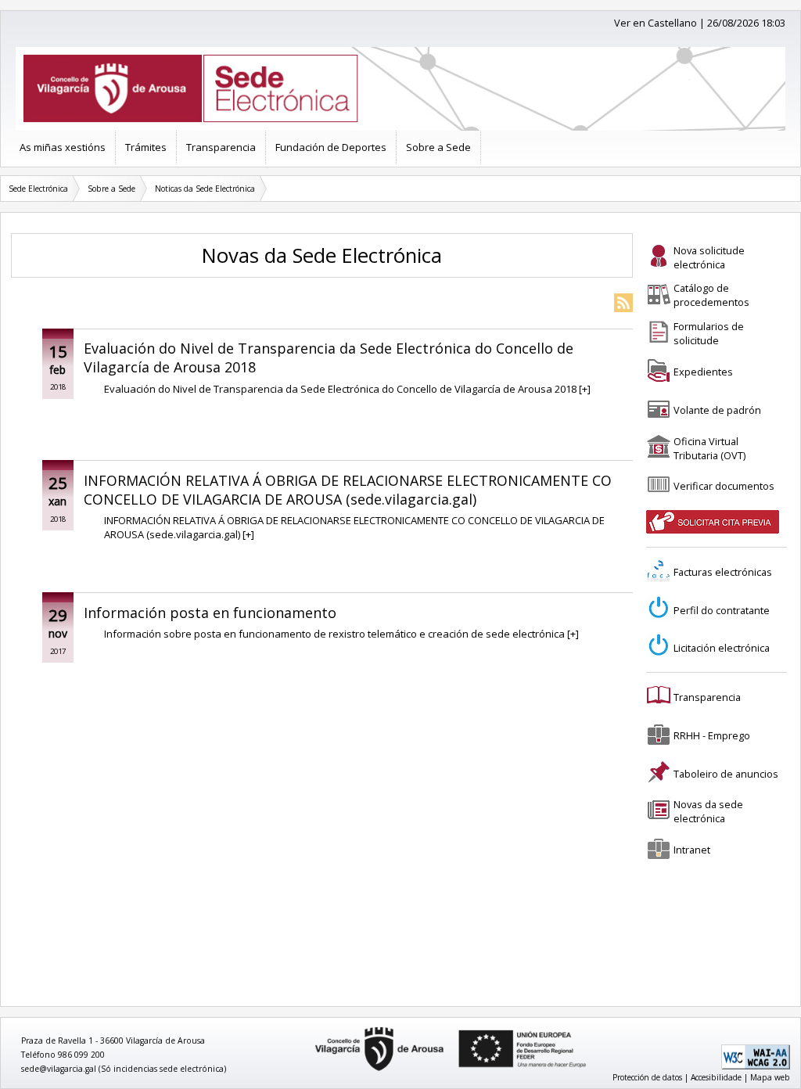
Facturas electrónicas (722, 572)
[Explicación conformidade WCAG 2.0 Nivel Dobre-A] (755, 1066)
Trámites (146, 147)
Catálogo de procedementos (711, 295)
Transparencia (221, 147)
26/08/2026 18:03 (746, 23)
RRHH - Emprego (711, 735)
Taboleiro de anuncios (725, 774)
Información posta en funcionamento (210, 612)
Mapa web (770, 1077)
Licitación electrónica (721, 648)
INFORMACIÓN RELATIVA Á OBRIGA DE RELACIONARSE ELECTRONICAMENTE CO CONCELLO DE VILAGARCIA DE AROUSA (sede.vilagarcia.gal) (348, 490)
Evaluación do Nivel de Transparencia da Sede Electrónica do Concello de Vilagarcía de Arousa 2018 (328, 357)
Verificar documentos (723, 486)
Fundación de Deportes (330, 147)
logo (310, 1028)
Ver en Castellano (655, 23)
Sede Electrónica (38, 188)
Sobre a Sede (438, 147)
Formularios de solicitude (708, 333)
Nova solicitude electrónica (709, 257)
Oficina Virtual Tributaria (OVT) (709, 448)
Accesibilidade (716, 1077)
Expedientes (703, 372)
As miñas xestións (63, 147)
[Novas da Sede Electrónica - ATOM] (623, 304)
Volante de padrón (717, 410)
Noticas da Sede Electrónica (205, 188)
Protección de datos (647, 1077)
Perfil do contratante (721, 610)
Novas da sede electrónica (708, 811)
